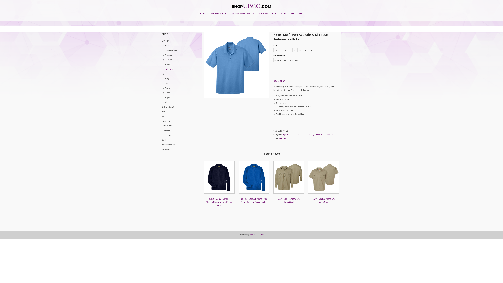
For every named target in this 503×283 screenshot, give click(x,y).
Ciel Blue (168, 60)
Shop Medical (217, 14)
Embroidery (279, 56)
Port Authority (285, 138)
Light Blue (315, 135)
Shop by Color (266, 14)
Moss (167, 74)
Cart (283, 14)
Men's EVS (330, 135)
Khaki (167, 64)
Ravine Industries (257, 234)
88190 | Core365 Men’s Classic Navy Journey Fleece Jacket (219, 202)
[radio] (275, 50)
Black (167, 46)
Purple (167, 93)
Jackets (165, 116)
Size (275, 46)
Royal (167, 97)
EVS (305, 135)
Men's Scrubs (167, 126)
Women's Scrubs (168, 145)
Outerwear (166, 130)
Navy (167, 79)
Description (279, 81)
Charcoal (168, 55)
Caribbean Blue (171, 50)
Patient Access (168, 135)
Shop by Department (242, 14)
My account (297, 14)
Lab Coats (166, 121)
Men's (322, 135)
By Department (296, 135)
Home (203, 14)
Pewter (168, 88)
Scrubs (164, 140)
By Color (286, 135)
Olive (167, 83)
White (167, 102)
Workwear (166, 149)
